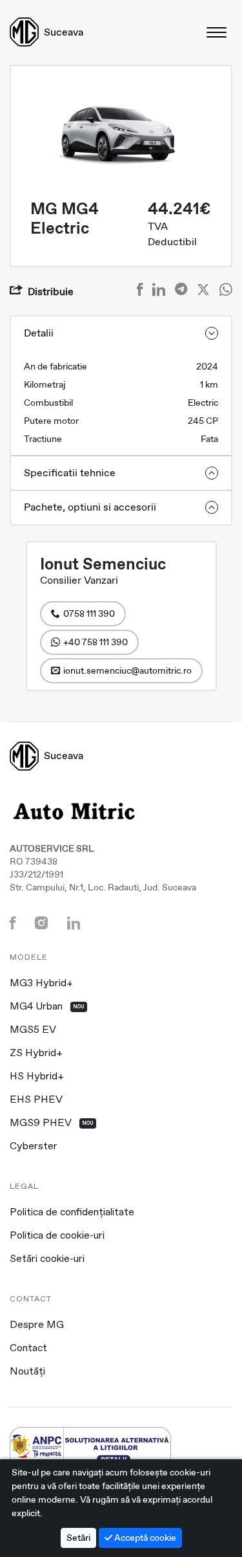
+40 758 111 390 (95, 642)
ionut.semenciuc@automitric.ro (127, 670)
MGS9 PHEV (52, 1123)
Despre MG (37, 1325)
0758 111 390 (89, 613)
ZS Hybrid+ (36, 1053)
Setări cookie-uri (47, 1259)
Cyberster (33, 1147)
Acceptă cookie (144, 1537)
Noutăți (27, 1372)
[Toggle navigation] (217, 32)
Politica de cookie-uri (57, 1236)
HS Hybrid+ (37, 1077)
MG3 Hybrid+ (41, 983)
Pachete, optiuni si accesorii (90, 507)
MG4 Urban (47, 1007)
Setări (78, 1537)
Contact (28, 1348)
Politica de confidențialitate (72, 1213)
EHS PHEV (36, 1100)
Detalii (39, 333)
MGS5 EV (33, 1030)
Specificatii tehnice (70, 473)
